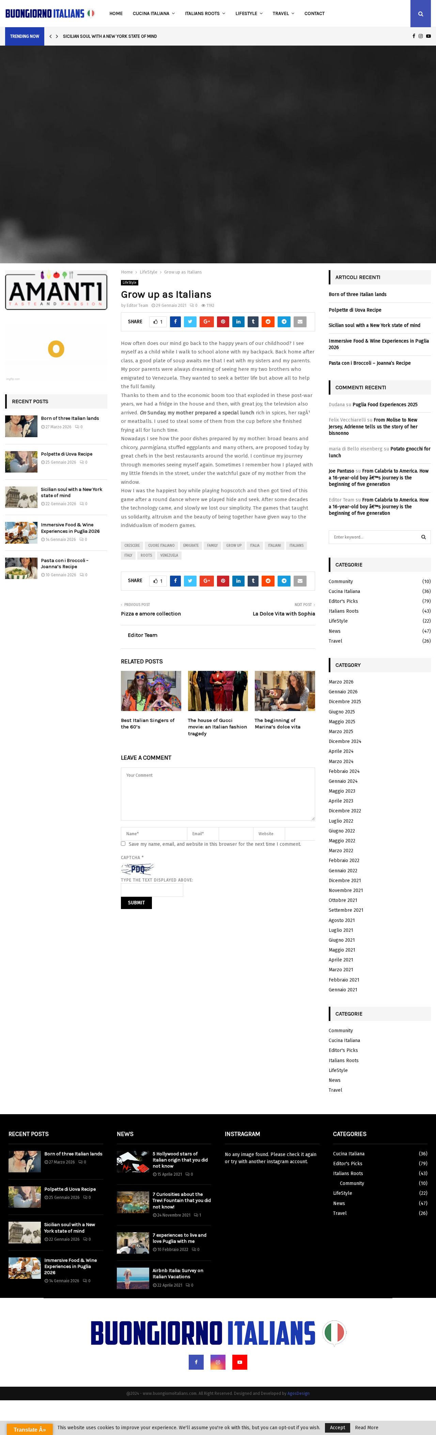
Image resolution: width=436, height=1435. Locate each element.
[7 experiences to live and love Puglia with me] (133, 1243)
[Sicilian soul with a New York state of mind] (21, 497)
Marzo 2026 (341, 682)
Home (116, 13)
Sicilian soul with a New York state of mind (110, 36)
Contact (315, 13)
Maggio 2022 (342, 841)
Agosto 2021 (342, 920)
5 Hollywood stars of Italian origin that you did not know (180, 1160)
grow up (234, 546)
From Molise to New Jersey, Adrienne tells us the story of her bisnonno (373, 426)
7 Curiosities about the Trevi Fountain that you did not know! (182, 1200)
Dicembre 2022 (345, 811)
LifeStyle (246, 13)
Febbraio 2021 (344, 980)
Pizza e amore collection (151, 613)
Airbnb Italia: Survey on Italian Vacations (178, 1274)
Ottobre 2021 (343, 900)
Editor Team (137, 305)
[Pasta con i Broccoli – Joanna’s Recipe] (21, 568)
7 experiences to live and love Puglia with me (179, 1238)
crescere (132, 546)
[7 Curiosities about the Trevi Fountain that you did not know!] (133, 1202)
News (335, 631)
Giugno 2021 (342, 940)
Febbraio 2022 (344, 860)
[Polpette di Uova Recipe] (21, 462)
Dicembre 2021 (345, 881)
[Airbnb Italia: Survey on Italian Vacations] (133, 1278)
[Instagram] (218, 1362)
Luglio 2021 (341, 930)
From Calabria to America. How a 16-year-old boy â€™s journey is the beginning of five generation (379, 477)
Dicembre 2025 (345, 702)
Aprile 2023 (341, 801)
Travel (281, 13)
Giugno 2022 (342, 831)
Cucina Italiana (151, 13)
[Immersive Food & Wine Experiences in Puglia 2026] (21, 532)
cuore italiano (161, 546)
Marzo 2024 (341, 761)
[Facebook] (196, 1362)
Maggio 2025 (342, 722)
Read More (366, 1427)
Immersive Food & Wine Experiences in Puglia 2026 (70, 528)
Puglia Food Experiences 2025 (385, 405)
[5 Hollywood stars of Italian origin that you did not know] (133, 1161)
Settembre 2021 (346, 910)
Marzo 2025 (341, 732)
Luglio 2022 (341, 821)
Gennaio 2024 (343, 781)
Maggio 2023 (342, 791)
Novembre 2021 (346, 890)
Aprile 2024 (341, 751)
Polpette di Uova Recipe (66, 454)
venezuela (169, 556)
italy (128, 556)
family (212, 546)
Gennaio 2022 (343, 871)
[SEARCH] (423, 537)
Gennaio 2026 (343, 692)
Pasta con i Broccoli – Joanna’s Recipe (65, 564)
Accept (337, 1428)
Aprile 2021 (341, 960)
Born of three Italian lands (70, 418)
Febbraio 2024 (344, 771)
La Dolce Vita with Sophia (284, 613)
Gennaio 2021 (343, 990)
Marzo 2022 (341, 851)
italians (296, 546)
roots (146, 556)
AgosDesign (298, 1393)
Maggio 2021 (342, 950)
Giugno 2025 (342, 712)
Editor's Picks (343, 601)
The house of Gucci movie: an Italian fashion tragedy (217, 727)
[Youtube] (239, 1362)
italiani (274, 546)
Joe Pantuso (341, 471)
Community (341, 581)
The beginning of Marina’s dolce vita (277, 723)
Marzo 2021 (341, 970)
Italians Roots (202, 13)
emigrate (191, 546)
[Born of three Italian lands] (21, 426)
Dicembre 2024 (345, 741)
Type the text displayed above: (157, 880)
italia (255, 546)
